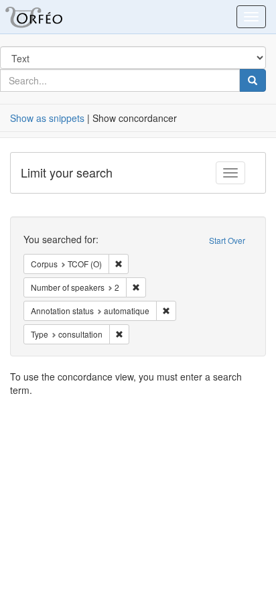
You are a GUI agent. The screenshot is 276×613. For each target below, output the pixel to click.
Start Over (227, 240)
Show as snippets (47, 118)
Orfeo (50, 16)
